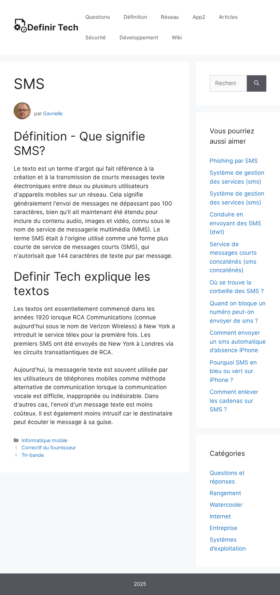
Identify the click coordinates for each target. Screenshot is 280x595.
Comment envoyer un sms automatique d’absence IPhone (238, 341)
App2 (199, 17)
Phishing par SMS (234, 160)
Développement (139, 37)
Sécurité (95, 37)
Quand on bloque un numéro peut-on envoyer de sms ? (238, 312)
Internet (220, 516)
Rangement (225, 493)
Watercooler (226, 504)
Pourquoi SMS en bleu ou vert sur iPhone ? (233, 371)
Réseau (170, 17)
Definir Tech (53, 27)
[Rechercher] (256, 83)
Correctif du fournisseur (49, 447)
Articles (228, 17)
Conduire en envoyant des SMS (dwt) (235, 223)
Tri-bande (33, 455)
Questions (97, 17)
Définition (135, 17)
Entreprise (223, 528)
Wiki (177, 37)
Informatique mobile (44, 440)
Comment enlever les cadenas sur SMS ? (234, 400)
